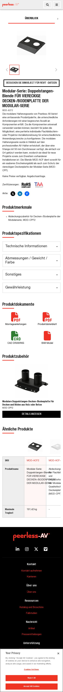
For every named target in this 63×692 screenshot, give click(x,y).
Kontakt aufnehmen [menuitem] (31, 571)
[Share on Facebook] (27, 193)
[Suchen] (47, 4)
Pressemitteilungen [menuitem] (31, 634)
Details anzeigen (31, 414)
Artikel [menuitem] (31, 629)
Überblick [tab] (31, 18)
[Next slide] (56, 69)
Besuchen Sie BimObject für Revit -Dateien (31, 83)
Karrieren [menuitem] (31, 577)
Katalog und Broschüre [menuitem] (31, 607)
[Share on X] (13, 193)
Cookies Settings (31, 670)
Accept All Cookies (31, 686)
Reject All (31, 678)
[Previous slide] (7, 69)
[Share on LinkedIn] (20, 193)
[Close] (58, 653)
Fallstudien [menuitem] (31, 613)
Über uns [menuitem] (31, 592)
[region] (31, 670)
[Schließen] (57, 4)
